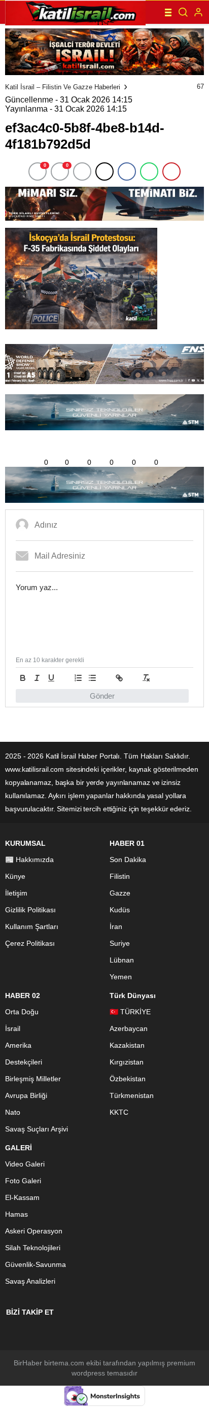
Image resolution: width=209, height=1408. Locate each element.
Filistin (120, 876)
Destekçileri (23, 1062)
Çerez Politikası (30, 943)
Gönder (102, 696)
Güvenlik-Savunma (35, 1264)
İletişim (16, 893)
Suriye (120, 943)
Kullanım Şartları (31, 926)
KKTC (119, 1112)
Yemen (121, 977)
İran (116, 926)
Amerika (18, 1045)
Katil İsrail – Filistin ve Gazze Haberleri (62, 87)
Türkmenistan (132, 1095)
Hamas (16, 1214)
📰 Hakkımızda (29, 859)
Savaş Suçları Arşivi (36, 1129)
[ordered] (78, 678)
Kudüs (120, 910)
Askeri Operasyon (33, 1231)
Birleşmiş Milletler (33, 1079)
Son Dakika (128, 859)
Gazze (120, 893)
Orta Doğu (22, 1012)
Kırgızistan (127, 1062)
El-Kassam (22, 1197)
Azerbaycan (129, 1028)
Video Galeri (25, 1164)
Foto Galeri (23, 1181)
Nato (12, 1112)
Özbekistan (128, 1079)
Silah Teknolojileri (32, 1248)
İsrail (12, 1028)
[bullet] (92, 678)
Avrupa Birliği (26, 1095)
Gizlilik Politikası (30, 910)
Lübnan (122, 960)
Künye (15, 876)
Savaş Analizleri (30, 1281)
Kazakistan (127, 1045)
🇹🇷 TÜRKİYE (130, 1012)
